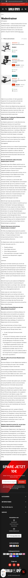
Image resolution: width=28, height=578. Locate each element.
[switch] (3, 575)
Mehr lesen (21, 31)
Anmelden (22, 481)
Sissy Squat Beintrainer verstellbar (18, 61)
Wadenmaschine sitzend (18, 44)
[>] (26, 1)
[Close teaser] (20, 568)
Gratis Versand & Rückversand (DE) (15, 1)
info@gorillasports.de (14, 530)
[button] (6, 9)
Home (2, 14)
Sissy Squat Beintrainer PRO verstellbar (19, 81)
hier (17, 488)
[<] (1, 1)
